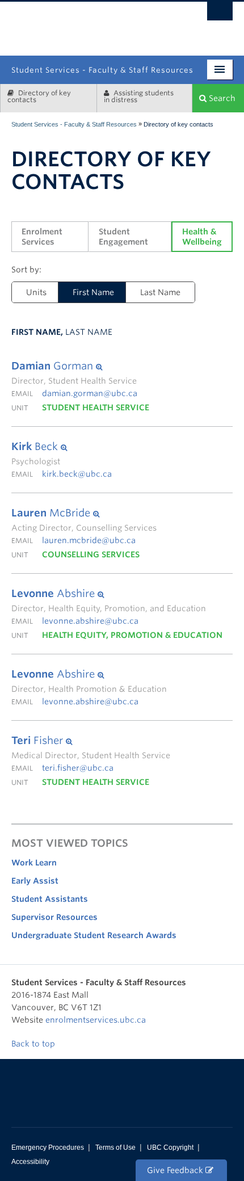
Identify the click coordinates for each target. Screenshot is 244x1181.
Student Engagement (123, 236)
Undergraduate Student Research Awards (93, 935)
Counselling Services (91, 554)
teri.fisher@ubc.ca (77, 767)
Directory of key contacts (39, 96)
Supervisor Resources (54, 917)
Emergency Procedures (47, 1147)
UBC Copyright (170, 1147)
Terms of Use (115, 1147)
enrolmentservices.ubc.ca (95, 1019)
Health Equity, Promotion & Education (132, 635)
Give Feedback (176, 1170)
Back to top (34, 1043)
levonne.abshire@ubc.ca (90, 620)
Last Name (160, 292)
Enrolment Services (43, 236)
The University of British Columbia (155, 24)
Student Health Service (95, 407)
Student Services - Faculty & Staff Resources (74, 124)
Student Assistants (49, 898)
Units (36, 292)
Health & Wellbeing (202, 236)
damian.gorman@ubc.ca (89, 393)
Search (221, 98)
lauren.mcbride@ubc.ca (89, 540)
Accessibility (30, 1162)
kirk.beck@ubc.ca (77, 473)
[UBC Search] (220, 14)
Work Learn (34, 862)
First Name (86, 292)
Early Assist (34, 880)
